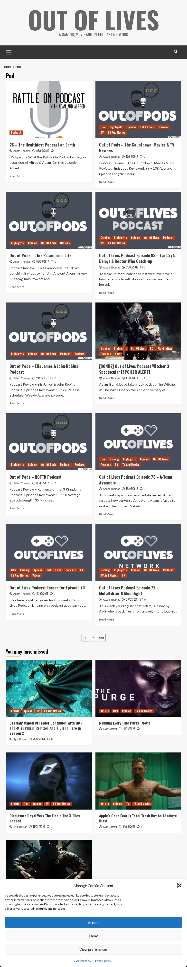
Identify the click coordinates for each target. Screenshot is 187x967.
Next (101, 637)
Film (103, 127)
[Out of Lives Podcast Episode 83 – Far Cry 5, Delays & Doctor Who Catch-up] (138, 220)
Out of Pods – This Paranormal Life (40, 255)
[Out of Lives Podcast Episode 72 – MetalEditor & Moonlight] (138, 552)
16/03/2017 (132, 489)
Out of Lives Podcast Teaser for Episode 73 (47, 588)
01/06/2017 (132, 267)
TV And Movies (116, 132)
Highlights (116, 127)
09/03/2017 (132, 599)
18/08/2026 (128, 729)
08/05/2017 (42, 483)
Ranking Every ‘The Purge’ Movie (124, 722)
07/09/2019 (42, 151)
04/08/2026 (128, 827)
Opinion (131, 127)
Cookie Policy (82, 960)
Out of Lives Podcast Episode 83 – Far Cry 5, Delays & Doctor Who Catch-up (137, 258)
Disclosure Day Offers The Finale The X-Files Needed (44, 818)
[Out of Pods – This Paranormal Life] (49, 220)
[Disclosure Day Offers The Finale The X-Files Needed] (49, 781)
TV (102, 132)
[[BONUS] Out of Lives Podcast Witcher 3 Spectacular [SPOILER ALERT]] (138, 331)
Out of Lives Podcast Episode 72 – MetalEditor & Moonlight (129, 590)
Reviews (163, 127)
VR (123, 575)
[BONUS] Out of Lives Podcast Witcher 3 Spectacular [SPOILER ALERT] (134, 369)
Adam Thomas (22, 150)
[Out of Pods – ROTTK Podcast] (49, 441)
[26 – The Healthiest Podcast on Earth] (49, 109)
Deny (93, 936)
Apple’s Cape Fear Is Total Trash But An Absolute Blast (138, 818)
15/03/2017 (42, 594)
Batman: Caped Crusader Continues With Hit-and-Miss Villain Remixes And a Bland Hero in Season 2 (45, 728)
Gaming (105, 238)
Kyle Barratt (20, 739)
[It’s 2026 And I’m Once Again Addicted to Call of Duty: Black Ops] (49, 868)
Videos (36, 575)
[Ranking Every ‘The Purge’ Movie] (138, 688)
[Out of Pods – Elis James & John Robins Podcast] (49, 331)
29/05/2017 (42, 378)
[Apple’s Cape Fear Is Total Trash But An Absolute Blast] (138, 781)
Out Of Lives (93, 19)
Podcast (16, 132)
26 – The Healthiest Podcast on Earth (42, 145)
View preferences (93, 949)
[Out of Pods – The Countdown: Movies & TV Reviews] (138, 109)
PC (151, 348)
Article (15, 711)
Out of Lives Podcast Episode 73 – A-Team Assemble (135, 480)
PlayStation (165, 348)
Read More (16, 176)
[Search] (176, 51)
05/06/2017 (42, 261)
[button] (179, 885)
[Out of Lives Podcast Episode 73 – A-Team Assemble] (138, 441)
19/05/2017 (132, 378)
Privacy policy (102, 960)
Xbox (118, 354)
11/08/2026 (39, 827)
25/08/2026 (39, 739)
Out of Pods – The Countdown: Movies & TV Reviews (136, 148)
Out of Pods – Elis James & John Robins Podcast (43, 369)
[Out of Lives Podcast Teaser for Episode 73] (49, 552)
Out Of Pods (147, 127)
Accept (93, 922)
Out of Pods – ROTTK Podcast (35, 477)
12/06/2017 (132, 156)
